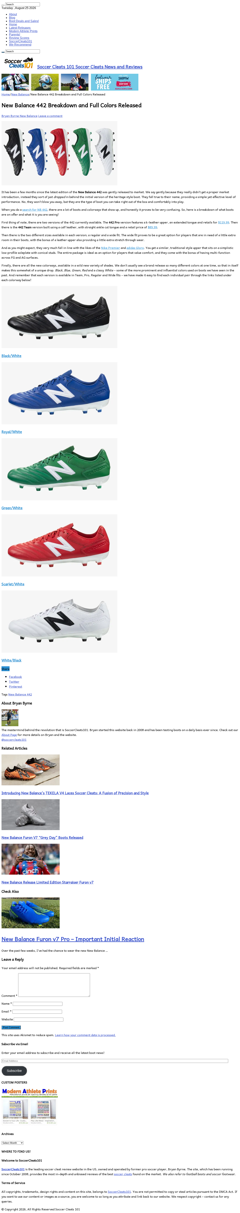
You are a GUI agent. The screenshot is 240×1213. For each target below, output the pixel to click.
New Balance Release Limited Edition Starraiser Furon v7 (48, 882)
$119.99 (223, 222)
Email (7, 1011)
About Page (9, 734)
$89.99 (152, 227)
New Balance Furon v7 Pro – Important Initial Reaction (73, 938)
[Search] (3, 5)
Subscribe (14, 1071)
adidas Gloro (135, 247)
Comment (9, 995)
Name (7, 1003)
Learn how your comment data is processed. (85, 1034)
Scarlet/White (13, 584)
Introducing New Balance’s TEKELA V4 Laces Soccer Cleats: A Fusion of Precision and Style (75, 793)
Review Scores (19, 37)
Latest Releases (20, 27)
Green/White (12, 508)
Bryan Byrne (11, 115)
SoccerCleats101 (20, 41)
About (13, 14)
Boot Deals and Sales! (24, 21)
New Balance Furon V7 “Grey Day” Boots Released (42, 837)
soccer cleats (123, 1173)
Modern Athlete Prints (23, 31)
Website (7, 1019)
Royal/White (12, 431)
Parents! (14, 34)
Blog (12, 17)
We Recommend (20, 44)
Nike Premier (110, 247)
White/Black (11, 660)
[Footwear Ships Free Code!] (70, 89)
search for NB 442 (34, 209)
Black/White (11, 355)
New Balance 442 (20, 694)
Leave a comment (50, 115)
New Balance (20, 94)
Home (13, 24)
